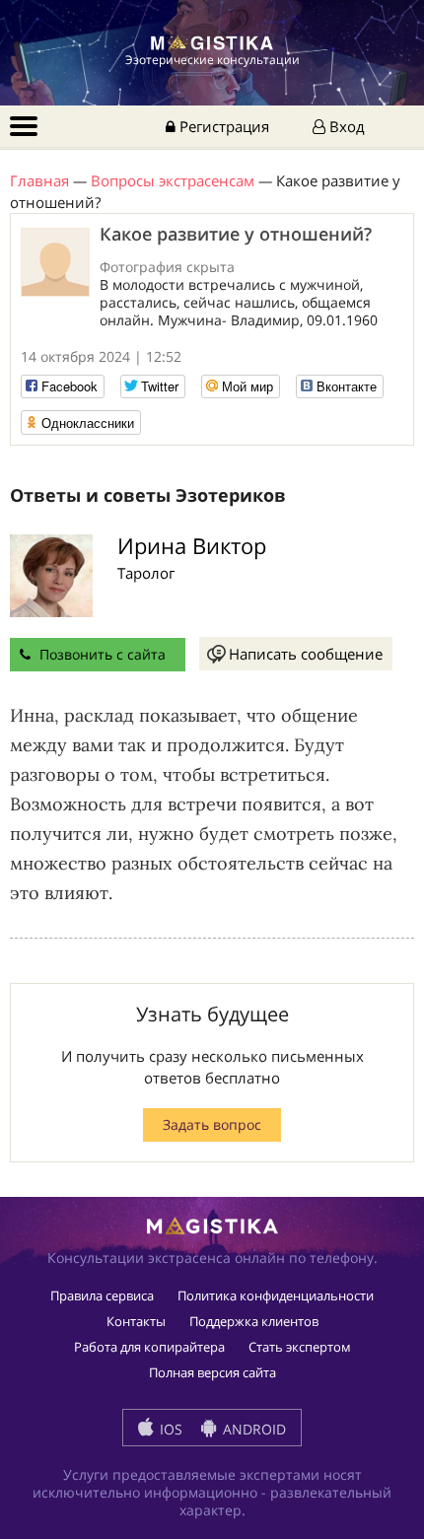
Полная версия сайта (212, 1372)
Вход (345, 126)
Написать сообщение (306, 654)
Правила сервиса (102, 1295)
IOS (169, 1429)
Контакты (136, 1321)
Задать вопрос (212, 1124)
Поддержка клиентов (253, 1321)
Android (252, 1429)
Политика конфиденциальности (275, 1295)
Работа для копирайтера (149, 1347)
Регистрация (222, 126)
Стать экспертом (299, 1347)
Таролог (146, 573)
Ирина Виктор (191, 545)
